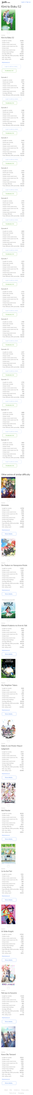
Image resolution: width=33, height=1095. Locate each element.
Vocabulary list (9, 70)
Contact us (16, 1090)
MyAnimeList (6, 62)
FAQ (11, 1090)
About (6, 1090)
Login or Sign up (25, 2)
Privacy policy (25, 1090)
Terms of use (12, 1093)
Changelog (21, 1093)
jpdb (4, 2)
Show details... (9, 534)
